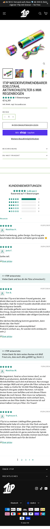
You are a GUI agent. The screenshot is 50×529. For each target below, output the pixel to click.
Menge (6, 112)
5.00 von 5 (32, 191)
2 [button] (21, 460)
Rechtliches (10, 476)
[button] (9, 97)
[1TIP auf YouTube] (46, 488)
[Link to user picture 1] (6, 266)
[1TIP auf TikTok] (41, 488)
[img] (6, 226)
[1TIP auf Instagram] (36, 488)
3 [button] (25, 460)
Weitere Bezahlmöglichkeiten (25, 139)
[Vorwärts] (45, 73)
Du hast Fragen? (11, 155)
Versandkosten (20, 104)
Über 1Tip (8, 469)
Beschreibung (10, 149)
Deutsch (14, 503)
